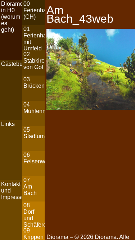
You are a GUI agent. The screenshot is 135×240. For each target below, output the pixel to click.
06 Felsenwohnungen (34, 158)
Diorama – (60, 237)
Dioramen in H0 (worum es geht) (11, 17)
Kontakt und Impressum (11, 190)
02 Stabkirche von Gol (34, 60)
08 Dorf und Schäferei (34, 214)
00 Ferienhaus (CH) (34, 10)
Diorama (106, 237)
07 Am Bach (30, 186)
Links (8, 124)
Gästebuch (11, 64)
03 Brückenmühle (34, 82)
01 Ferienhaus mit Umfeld (34, 38)
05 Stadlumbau (34, 133)
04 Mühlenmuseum (34, 107)
